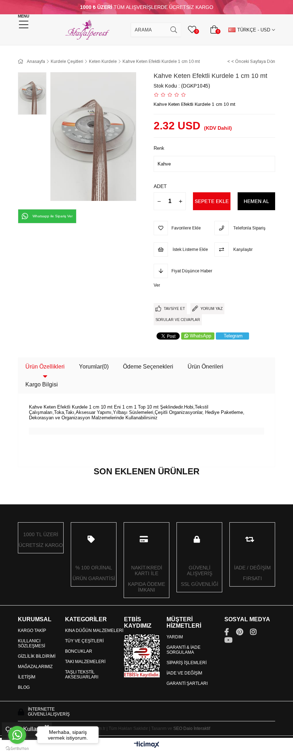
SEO (177, 728)
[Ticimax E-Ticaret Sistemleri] (146, 745)
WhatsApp (200, 336)
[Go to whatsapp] (17, 735)
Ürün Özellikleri (45, 367)
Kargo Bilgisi (41, 384)
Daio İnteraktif (196, 728)
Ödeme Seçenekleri (148, 367)
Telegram (233, 336)
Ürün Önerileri (205, 367)
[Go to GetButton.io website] (17, 748)
